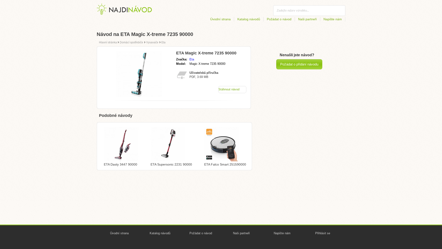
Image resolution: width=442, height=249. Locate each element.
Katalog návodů (248, 19)
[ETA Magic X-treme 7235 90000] (139, 96)
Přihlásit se (322, 233)
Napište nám (332, 19)
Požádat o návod (279, 19)
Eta (191, 59)
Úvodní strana (220, 19)
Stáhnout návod (228, 89)
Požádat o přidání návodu (299, 64)
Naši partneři (307, 19)
